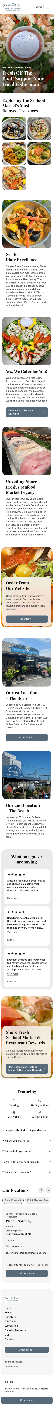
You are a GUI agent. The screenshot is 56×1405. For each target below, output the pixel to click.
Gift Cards (10, 1321)
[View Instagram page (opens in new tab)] (11, 1382)
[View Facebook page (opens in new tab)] (6, 1382)
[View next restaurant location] (48, 1190)
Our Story (10, 1317)
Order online (27, 1273)
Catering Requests (15, 1330)
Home (8, 1308)
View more (12, 932)
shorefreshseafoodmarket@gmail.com (26, 1254)
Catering (9, 1339)
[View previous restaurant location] (41, 1190)
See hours (43, 1265)
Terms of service (13, 1361)
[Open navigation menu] (48, 7)
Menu (39, 7)
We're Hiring (11, 1325)
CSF (7, 1334)
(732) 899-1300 (14, 1247)
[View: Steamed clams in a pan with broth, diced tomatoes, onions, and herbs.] (39, 128)
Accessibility (11, 1366)
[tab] (13, 1200)
